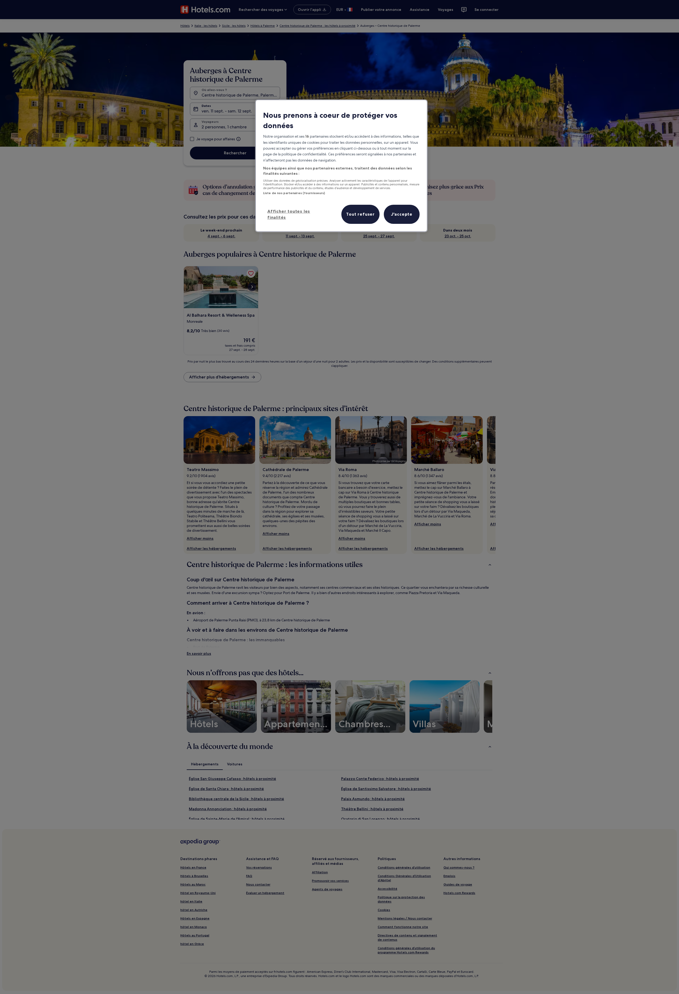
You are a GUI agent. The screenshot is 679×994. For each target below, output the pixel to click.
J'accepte (401, 214)
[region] (341, 165)
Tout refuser (360, 214)
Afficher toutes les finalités (288, 214)
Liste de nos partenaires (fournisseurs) (294, 193)
